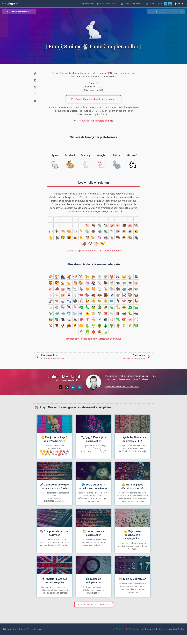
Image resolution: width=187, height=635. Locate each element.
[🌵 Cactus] (124, 325)
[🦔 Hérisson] (124, 219)
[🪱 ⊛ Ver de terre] (112, 319)
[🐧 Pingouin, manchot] (118, 301)
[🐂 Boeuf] (93, 225)
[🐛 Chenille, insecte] (130, 313)
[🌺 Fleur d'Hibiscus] (69, 325)
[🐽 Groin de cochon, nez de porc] (130, 225)
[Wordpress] (80, 387)
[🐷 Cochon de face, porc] (112, 225)
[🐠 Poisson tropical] (87, 313)
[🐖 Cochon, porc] (118, 225)
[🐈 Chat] (51, 237)
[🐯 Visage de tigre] (69, 237)
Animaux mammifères (93, 250)
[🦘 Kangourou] (51, 219)
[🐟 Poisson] (81, 313)
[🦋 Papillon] (124, 313)
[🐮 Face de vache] (87, 225)
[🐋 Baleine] (63, 313)
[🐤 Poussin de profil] (99, 301)
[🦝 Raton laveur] (130, 231)
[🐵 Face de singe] (124, 237)
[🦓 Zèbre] (106, 237)
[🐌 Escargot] (118, 313)
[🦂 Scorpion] (93, 319)
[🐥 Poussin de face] (106, 301)
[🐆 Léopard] (81, 237)
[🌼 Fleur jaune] (81, 325)
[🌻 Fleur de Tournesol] (75, 325)
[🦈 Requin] (99, 313)
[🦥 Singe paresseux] (69, 225)
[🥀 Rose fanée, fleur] (63, 325)
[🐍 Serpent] (118, 307)
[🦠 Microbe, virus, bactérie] (118, 319)
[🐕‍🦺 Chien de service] (106, 231)
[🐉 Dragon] (130, 307)
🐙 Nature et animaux (93, 338)
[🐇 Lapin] (106, 219)
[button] (38, 73)
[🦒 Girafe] (81, 231)
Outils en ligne (155, 3)
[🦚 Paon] (81, 307)
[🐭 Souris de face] (75, 219)
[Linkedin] (73, 387)
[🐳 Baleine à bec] (57, 313)
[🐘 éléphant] (87, 231)
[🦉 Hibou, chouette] (57, 307)
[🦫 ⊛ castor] (118, 219)
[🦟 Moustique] (99, 319)
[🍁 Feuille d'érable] (93, 331)
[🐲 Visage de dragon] (124, 307)
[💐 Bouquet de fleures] (124, 319)
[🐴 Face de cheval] (87, 237)
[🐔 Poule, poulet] (81, 301)
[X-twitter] (60, 387)
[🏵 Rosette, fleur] (51, 325)
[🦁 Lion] (63, 237)
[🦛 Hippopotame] (69, 219)
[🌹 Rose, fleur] (57, 325)
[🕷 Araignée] (81, 319)
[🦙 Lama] (75, 231)
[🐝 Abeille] (51, 319)
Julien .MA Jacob (65, 376)
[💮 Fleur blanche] (136, 319)
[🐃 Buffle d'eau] (99, 225)
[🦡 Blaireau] (57, 219)
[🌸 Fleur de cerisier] (130, 319)
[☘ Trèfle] (81, 331)
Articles (139, 3)
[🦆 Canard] (136, 301)
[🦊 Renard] (124, 231)
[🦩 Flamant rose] (75, 307)
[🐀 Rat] (87, 219)
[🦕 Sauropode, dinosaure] (136, 307)
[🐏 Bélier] (136, 225)
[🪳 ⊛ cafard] (75, 319)
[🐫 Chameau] (69, 231)
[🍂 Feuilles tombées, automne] (99, 331)
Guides (127, 3)
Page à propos (111, 386)
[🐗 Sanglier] (124, 225)
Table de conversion (132, 578)
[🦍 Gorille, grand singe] (136, 237)
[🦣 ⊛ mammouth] (93, 231)
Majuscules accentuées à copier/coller (132, 535)
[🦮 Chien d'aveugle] (102, 243)
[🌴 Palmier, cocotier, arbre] (118, 325)
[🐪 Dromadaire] (63, 231)
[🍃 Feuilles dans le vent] (106, 331)
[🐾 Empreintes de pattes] (63, 219)
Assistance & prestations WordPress (101, 3)
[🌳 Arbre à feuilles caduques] (112, 325)
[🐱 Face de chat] (136, 231)
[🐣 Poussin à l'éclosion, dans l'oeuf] (93, 301)
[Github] (67, 387)
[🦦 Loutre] (75, 225)
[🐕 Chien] (96, 243)
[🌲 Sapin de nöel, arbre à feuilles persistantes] (106, 325)
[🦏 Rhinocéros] (99, 231)
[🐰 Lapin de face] (99, 219)
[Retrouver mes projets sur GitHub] (170, 3)
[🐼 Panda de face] (63, 225)
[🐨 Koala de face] (57, 225)
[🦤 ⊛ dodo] (63, 307)
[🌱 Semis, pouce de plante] (93, 325)
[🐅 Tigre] (75, 237)
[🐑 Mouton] (51, 231)
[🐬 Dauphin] (69, 313)
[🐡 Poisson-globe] (93, 313)
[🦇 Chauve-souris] (130, 219)
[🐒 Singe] (130, 237)
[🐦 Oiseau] (112, 301)
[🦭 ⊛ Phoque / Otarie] (75, 313)
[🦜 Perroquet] (87, 307)
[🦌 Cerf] (112, 237)
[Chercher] (137, 12)
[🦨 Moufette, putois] (81, 225)
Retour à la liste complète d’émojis (95, 120)
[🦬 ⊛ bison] (118, 237)
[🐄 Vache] (106, 225)
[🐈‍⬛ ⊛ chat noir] (57, 237)
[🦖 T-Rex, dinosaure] (51, 313)
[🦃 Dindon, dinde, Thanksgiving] (75, 301)
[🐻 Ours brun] (136, 219)
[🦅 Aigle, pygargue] (130, 301)
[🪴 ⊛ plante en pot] (99, 325)
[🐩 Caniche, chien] (112, 231)
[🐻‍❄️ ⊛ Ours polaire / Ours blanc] (51, 225)
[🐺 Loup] (118, 231)
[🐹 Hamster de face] (93, 219)
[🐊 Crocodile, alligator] (99, 307)
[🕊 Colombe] (124, 301)
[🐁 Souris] (81, 219)
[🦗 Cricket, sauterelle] (69, 319)
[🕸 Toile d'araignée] (87, 319)
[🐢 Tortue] (106, 307)
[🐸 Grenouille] (93, 307)
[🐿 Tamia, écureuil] (112, 219)
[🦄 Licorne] (99, 237)
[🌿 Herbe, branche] (136, 325)
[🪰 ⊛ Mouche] (106, 319)
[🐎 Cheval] (93, 237)
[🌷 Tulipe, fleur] (87, 325)
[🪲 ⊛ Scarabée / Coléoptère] (57, 319)
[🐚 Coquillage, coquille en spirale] (112, 313)
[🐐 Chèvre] (57, 231)
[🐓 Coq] (87, 301)
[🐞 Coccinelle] (63, 319)
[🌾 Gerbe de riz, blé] (130, 325)
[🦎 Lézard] (112, 307)
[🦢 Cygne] (51, 307)
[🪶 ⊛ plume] (69, 307)
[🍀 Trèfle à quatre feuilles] (87, 331)
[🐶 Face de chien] (90, 243)
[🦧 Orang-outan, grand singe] (84, 243)
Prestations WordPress (129, 386)
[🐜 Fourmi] (136, 313)
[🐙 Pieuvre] (106, 313)
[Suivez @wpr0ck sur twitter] (165, 3)
